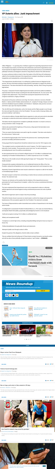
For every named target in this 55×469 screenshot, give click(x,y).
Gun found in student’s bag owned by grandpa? (15, 429)
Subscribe (51, 2)
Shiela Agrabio (10, 431)
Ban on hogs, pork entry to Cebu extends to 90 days (15, 385)
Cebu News (5, 10)
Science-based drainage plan (8, 369)
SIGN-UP (43, 290)
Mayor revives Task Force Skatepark (10, 352)
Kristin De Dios (5, 431)
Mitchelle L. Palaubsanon (8, 17)
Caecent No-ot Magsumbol (6, 354)
